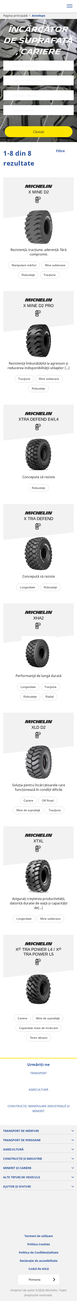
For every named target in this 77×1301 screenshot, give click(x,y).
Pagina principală (15, 16)
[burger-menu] (70, 6)
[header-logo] (19, 6)
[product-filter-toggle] (71, 151)
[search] (59, 6)
